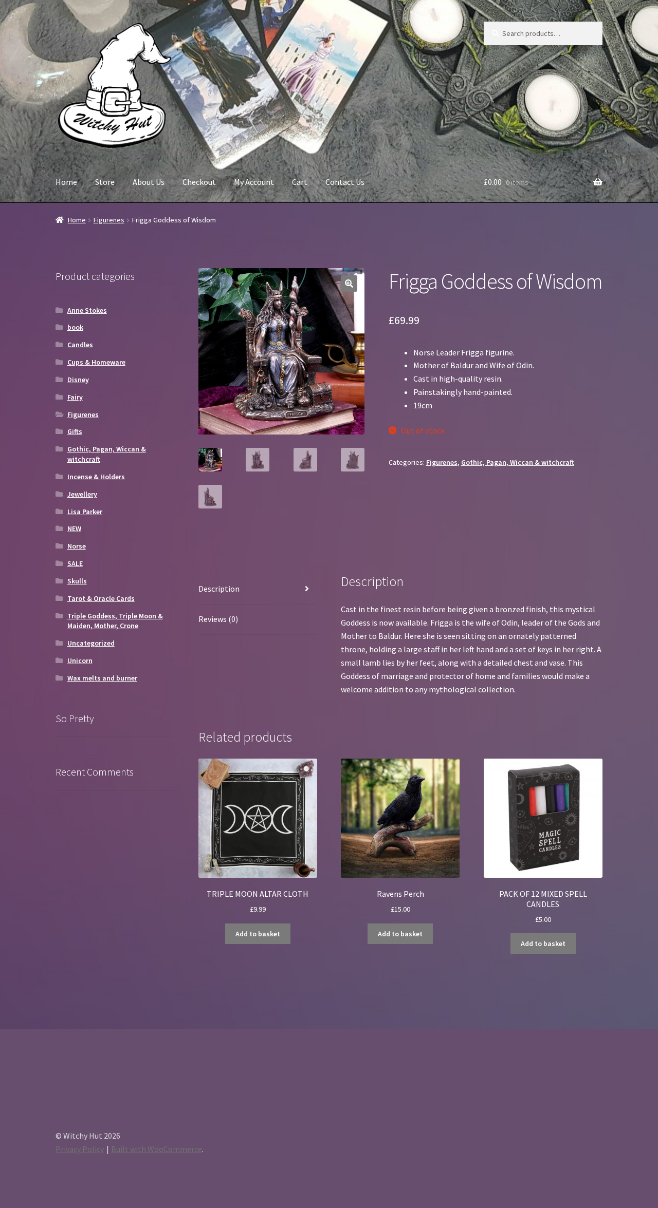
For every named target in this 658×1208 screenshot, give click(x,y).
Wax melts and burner (102, 678)
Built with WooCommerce (156, 1149)
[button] (349, 283)
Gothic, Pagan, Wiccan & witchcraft (517, 462)
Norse (76, 546)
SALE (75, 563)
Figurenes (109, 219)
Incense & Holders (96, 476)
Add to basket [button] (257, 933)
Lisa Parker (84, 511)
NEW (74, 528)
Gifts (74, 431)
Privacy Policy (80, 1149)
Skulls (77, 581)
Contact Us (344, 182)
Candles (80, 344)
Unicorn (80, 660)
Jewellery (82, 494)
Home (66, 182)
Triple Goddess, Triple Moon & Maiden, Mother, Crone (115, 621)
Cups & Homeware (96, 362)
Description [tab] (219, 588)
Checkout (199, 182)
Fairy (75, 397)
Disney (78, 379)
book (75, 327)
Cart (299, 182)
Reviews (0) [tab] (218, 619)
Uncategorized (91, 643)
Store (105, 182)
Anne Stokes (87, 310)
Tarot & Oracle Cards (101, 598)
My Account (254, 182)
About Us (148, 182)
